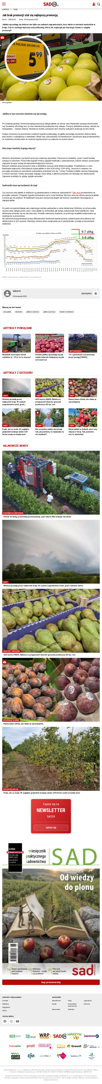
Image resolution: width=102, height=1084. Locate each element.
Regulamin (6, 1007)
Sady (16, 9)
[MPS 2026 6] (51, 910)
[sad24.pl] (51, 4)
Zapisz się (51, 827)
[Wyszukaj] (98, 4)
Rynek (54, 1004)
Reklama (5, 1004)
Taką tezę (76, 192)
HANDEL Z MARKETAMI (67, 312)
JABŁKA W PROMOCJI (49, 312)
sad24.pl (5, 9)
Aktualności (56, 1001)
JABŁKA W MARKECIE (33, 312)
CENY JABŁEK (7, 312)
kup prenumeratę (51, 982)
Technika (71, 1009)
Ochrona (87, 1004)
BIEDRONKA (18, 312)
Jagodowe (88, 1001)
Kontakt (5, 1001)
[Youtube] (17, 1021)
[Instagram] (11, 1021)
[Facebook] (95, 293)
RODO (4, 1011)
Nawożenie (56, 1009)
